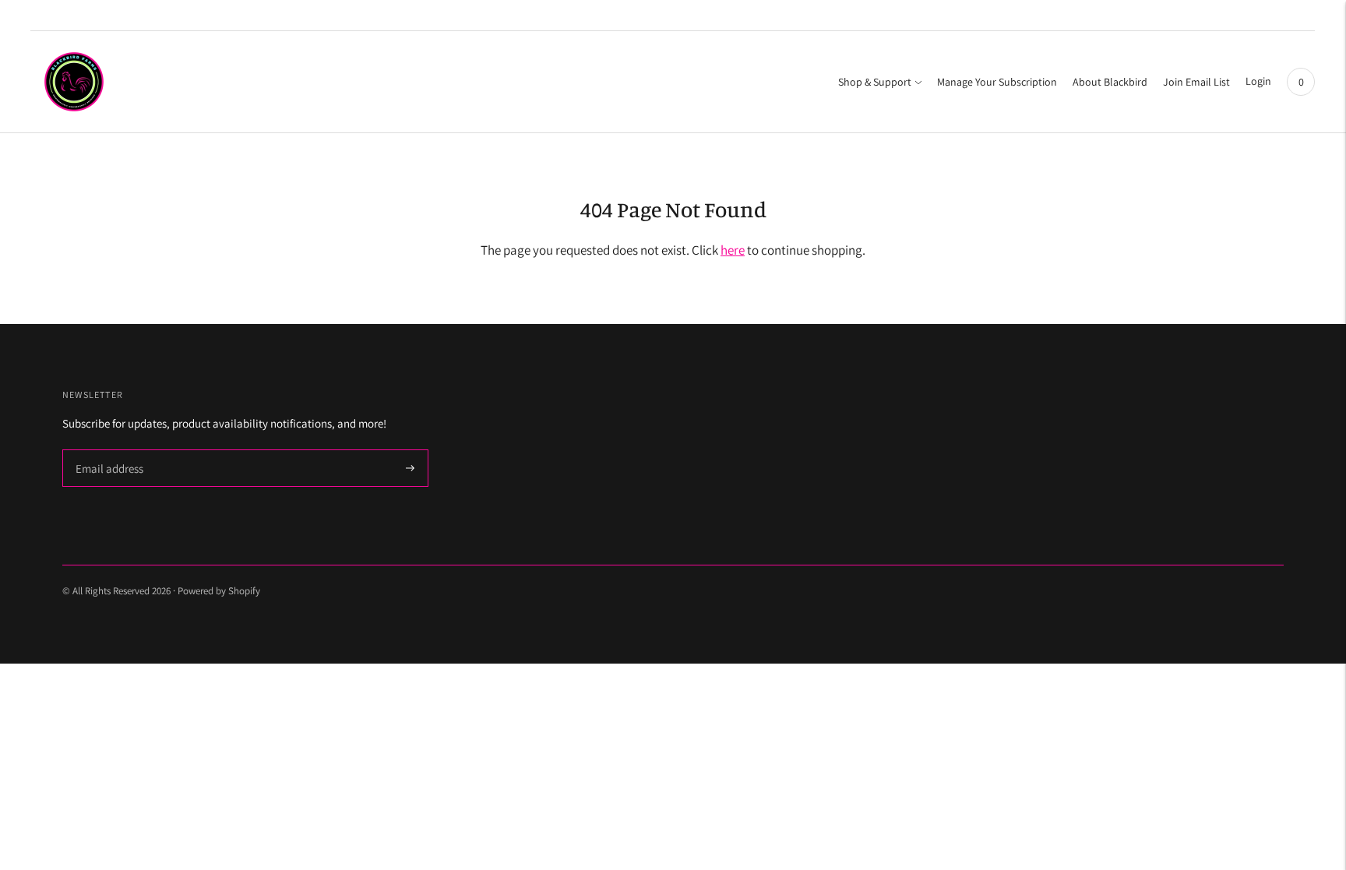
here (733, 250)
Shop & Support (874, 82)
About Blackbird (1110, 82)
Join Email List (1196, 82)
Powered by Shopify (219, 590)
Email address (107, 450)
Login (1258, 81)
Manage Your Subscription (997, 82)
